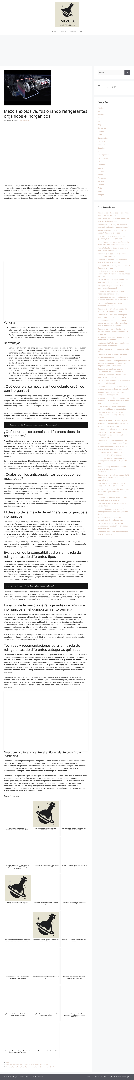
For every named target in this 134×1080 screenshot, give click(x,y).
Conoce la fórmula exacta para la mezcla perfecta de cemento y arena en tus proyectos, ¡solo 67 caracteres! (114, 363)
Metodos (101, 165)
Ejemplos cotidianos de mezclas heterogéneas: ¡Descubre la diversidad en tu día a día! (113, 525)
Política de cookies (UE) (122, 1077)
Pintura (100, 175)
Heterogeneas (103, 155)
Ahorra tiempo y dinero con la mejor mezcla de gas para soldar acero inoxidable (112, 469)
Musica (100, 168)
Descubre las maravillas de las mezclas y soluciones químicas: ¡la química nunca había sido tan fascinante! (114, 400)
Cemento (101, 131)
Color (100, 135)
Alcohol (100, 111)
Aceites (101, 108)
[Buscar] (127, 72)
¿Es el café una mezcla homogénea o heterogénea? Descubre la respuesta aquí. (112, 460)
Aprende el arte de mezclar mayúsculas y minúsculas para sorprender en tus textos (113, 491)
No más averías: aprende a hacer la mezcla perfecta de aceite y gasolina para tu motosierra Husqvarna (112, 323)
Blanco (100, 121)
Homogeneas (103, 158)
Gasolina (101, 148)
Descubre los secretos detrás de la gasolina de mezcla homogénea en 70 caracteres (113, 331)
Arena (100, 118)
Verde (100, 191)
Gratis (100, 151)
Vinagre (101, 195)
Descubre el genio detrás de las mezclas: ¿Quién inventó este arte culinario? (111, 414)
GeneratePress (40, 1077)
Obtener (101, 171)
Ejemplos (101, 141)
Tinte (100, 188)
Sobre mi (63, 32)
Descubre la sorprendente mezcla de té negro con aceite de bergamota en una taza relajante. (113, 477)
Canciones (102, 128)
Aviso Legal (108, 1077)
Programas (102, 178)
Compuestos (103, 138)
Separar (101, 181)
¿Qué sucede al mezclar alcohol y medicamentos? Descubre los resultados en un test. (114, 273)
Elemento (101, 145)
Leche (100, 161)
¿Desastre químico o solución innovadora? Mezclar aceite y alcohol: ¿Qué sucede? (112, 434)
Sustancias (102, 185)
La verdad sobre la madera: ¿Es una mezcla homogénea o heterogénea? (30, 1067)
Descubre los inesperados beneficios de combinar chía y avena (27, 1065)
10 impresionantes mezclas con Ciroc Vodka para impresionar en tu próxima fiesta (113, 511)
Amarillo (101, 115)
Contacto (73, 32)
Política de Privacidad (94, 1077)
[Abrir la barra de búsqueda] (81, 32)
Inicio (54, 32)
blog (7, 1062)
